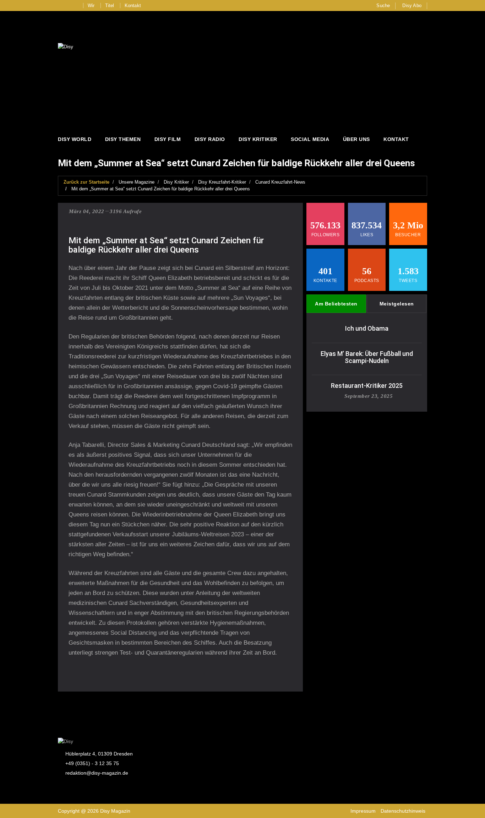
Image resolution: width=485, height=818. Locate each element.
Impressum (363, 811)
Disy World (74, 139)
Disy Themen (123, 139)
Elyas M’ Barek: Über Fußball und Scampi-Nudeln (367, 357)
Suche (383, 5)
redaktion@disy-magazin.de (96, 773)
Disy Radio (210, 139)
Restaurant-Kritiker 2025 (367, 385)
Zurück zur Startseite (86, 182)
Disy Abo (411, 5)
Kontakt (133, 5)
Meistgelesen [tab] (397, 304)
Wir (91, 5)
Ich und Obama (366, 328)
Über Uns (356, 139)
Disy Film (167, 139)
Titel (109, 5)
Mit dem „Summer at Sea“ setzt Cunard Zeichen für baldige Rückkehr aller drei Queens (160, 188)
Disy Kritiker (258, 139)
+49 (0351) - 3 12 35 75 (92, 763)
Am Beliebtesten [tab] (336, 304)
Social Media (310, 139)
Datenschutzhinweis (403, 811)
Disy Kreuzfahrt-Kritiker (222, 182)
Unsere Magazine (136, 182)
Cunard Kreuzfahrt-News (280, 182)
